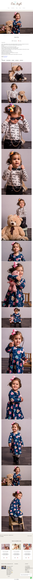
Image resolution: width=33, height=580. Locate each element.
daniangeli (13, 60)
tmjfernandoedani (8, 60)
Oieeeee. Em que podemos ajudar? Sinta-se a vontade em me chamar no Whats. (25, 574)
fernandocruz (21, 60)
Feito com (16, 579)
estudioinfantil (3, 60)
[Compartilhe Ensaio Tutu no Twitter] (1, 536)
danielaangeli (16, 60)
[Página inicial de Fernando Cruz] (16, 3)
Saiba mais (9, 576)
